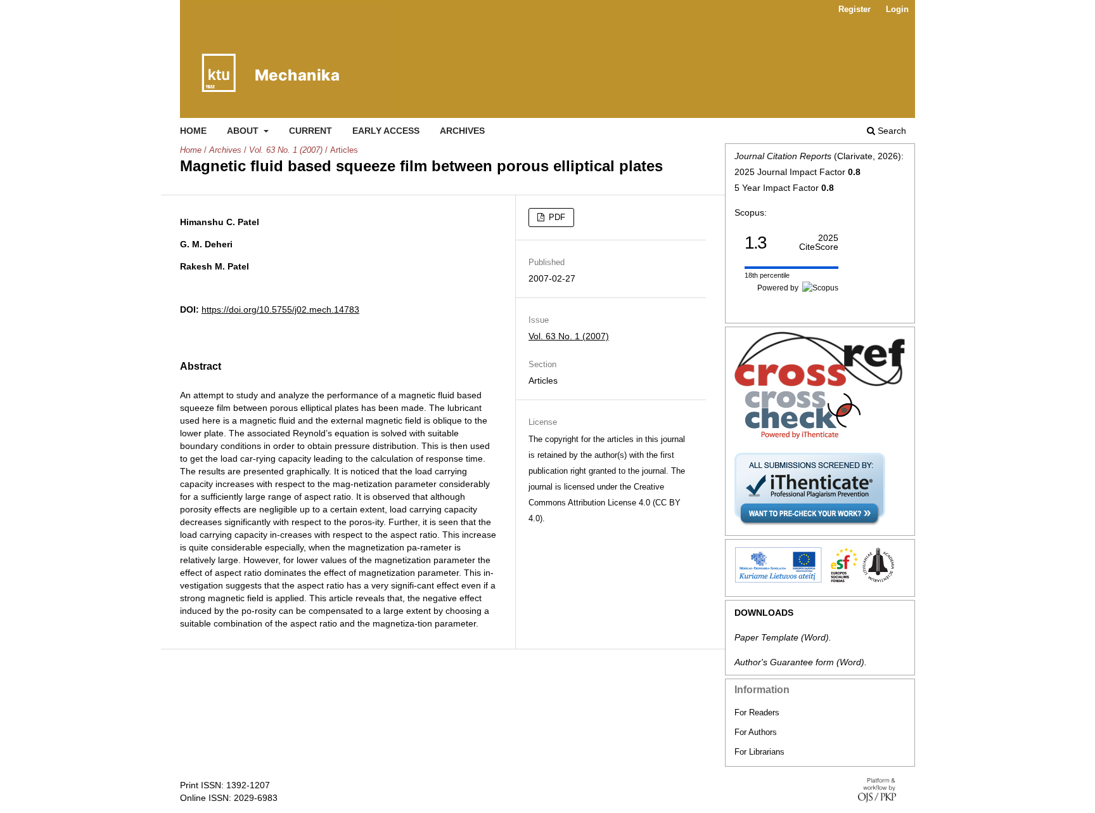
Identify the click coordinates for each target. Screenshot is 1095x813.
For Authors (755, 732)
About (244, 131)
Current (310, 131)
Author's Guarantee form (784, 662)
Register (854, 9)
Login (897, 9)
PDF (555, 217)
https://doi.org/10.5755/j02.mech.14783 (280, 309)
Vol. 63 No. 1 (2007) (286, 150)
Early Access (385, 131)
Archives (462, 131)
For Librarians (759, 752)
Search (890, 131)
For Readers (756, 712)
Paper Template (766, 637)
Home (193, 131)
